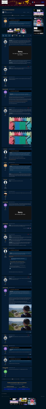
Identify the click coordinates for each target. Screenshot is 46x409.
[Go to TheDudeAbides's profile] (5, 371)
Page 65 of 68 (22, 15)
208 (5, 209)
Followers (28, 12)
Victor (5, 191)
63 (9, 15)
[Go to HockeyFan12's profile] (5, 92)
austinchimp (5, 202)
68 (16, 15)
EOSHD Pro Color (16, 5)
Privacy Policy (24, 406)
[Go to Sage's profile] (3, 12)
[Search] (43, 5)
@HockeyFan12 (11, 62)
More (28, 5)
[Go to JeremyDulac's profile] (19, 35)
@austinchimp (10, 40)
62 (8, 15)
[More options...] (31, 18)
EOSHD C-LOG (20, 5)
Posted (12, 66)
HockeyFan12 (5, 89)
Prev (4, 15)
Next (18, 15)
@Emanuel (10, 109)
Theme (21, 406)
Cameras (11, 12)
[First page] (2, 15)
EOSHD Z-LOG (25, 5)
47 (5, 170)
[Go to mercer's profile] (23, 35)
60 (5, 15)
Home (3, 5)
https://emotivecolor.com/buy (12, 159)
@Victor (10, 239)
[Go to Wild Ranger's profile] (16, 35)
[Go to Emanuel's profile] (5, 80)
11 (5, 376)
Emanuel (5, 77)
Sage (5, 66)
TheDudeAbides (5, 368)
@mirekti (10, 60)
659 (5, 46)
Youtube (12, 5)
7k (5, 84)
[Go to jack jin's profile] (5, 21)
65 (12, 15)
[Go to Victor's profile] (5, 194)
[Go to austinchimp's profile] (5, 205)
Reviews (9, 5)
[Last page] (19, 15)
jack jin (5, 18)
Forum (5, 5)
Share (24, 12)
